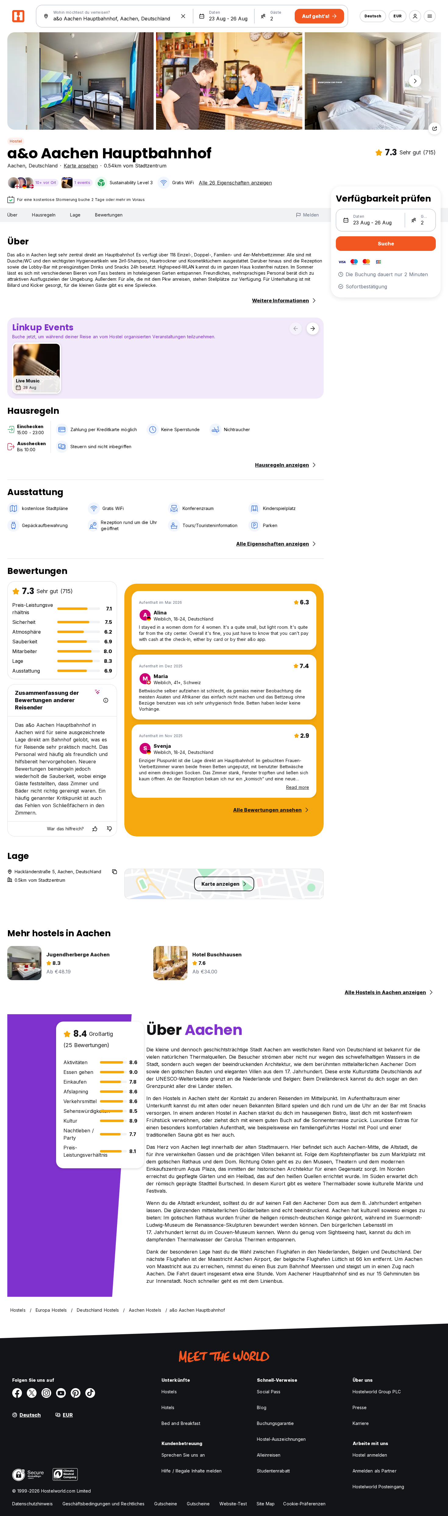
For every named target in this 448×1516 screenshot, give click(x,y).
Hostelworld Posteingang (378, 1486)
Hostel (16, 141)
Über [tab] (12, 214)
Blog (261, 1407)
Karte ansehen (81, 166)
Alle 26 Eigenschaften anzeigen (235, 183)
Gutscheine (165, 1503)
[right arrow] (313, 328)
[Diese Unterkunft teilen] (434, 128)
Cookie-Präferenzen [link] (304, 1503)
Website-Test (233, 1503)
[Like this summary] (95, 829)
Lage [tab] (75, 214)
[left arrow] (296, 328)
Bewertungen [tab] (109, 214)
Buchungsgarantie (275, 1423)
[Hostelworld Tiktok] (90, 1393)
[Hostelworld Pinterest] (75, 1393)
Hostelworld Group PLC (377, 1391)
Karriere (361, 1423)
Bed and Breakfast (181, 1423)
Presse (360, 1407)
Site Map (266, 1503)
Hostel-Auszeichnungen (281, 1439)
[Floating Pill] (415, 81)
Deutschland (43, 166)
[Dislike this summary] (109, 829)
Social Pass (268, 1391)
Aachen (16, 166)
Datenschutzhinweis (32, 1503)
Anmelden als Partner (374, 1470)
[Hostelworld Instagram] (46, 1393)
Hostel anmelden (370, 1455)
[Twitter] (32, 1393)
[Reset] (183, 16)
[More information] (105, 700)
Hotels (168, 1407)
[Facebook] (17, 1393)
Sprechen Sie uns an (183, 1455)
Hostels (169, 1391)
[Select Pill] (415, 16)
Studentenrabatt (273, 1470)
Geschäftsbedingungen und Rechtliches (103, 1503)
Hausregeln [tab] (43, 214)
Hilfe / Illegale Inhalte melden (192, 1470)
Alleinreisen (268, 1455)
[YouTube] (61, 1393)
